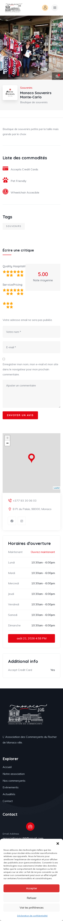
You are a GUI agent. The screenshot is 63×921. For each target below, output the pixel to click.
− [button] (7, 443)
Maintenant (15, 552)
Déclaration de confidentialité (32, 915)
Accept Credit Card (20, 670)
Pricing (17, 284)
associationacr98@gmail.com (23, 838)
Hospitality (18, 266)
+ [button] (7, 438)
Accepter (31, 888)
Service (8, 284)
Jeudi (11, 594)
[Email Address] (30, 826)
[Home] (13, 8)
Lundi (11, 562)
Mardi (11, 573)
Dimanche (14, 625)
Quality (7, 266)
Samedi (12, 615)
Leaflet (56, 487)
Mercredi (13, 583)
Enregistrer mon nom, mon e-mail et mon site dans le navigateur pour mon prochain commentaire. (30, 369)
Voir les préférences (32, 907)
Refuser (31, 898)
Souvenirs (13, 226)
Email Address (11, 833)
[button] (57, 843)
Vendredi (13, 604)
